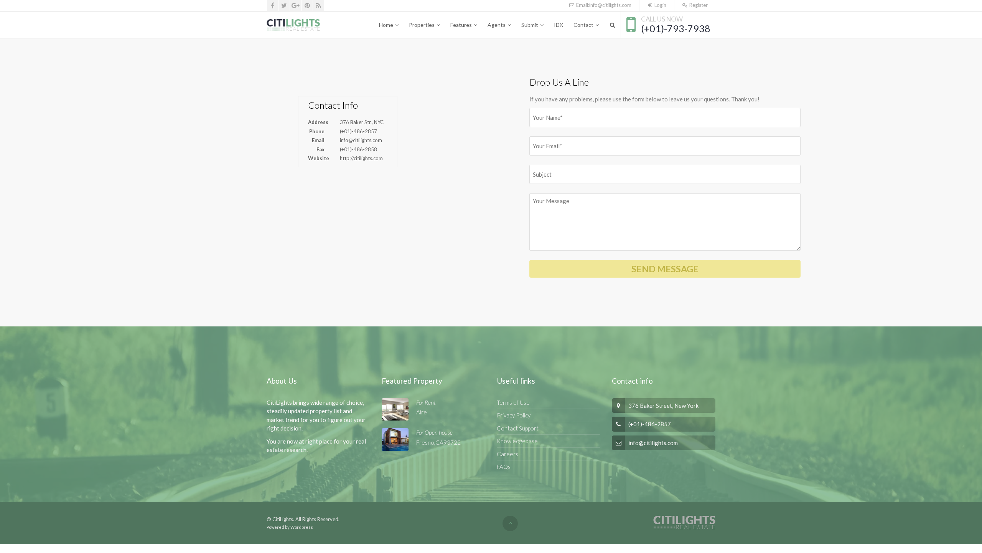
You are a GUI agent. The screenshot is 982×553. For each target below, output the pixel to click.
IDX (558, 25)
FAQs (504, 466)
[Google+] (295, 5)
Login (659, 5)
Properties (422, 25)
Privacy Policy (514, 415)
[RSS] (318, 5)
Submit (529, 25)
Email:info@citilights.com (603, 5)
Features (461, 25)
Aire (421, 412)
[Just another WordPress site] (293, 25)
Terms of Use (513, 402)
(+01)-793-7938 (675, 28)
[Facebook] (272, 5)
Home (386, 25)
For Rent (426, 402)
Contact (583, 25)
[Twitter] (284, 5)
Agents (497, 25)
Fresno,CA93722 (438, 442)
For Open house (434, 432)
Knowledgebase (517, 440)
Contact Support (518, 428)
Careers (507, 453)
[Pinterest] (307, 5)
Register (698, 5)
